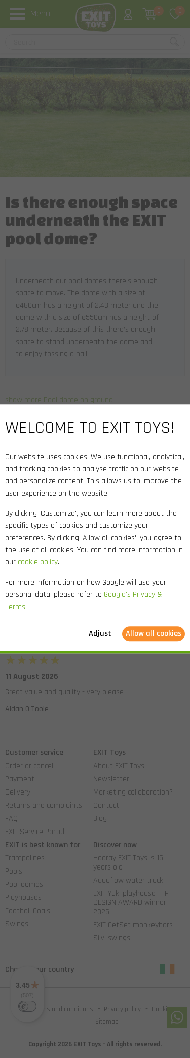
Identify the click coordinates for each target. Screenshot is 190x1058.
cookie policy (38, 562)
